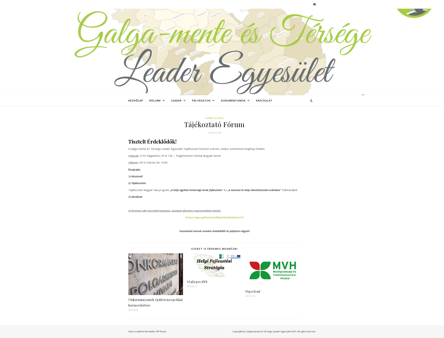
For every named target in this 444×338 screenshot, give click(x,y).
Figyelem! (252, 291)
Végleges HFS (197, 282)
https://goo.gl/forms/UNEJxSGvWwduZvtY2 (214, 217)
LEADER (176, 100)
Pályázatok (201, 100)
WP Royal (161, 331)
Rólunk (155, 100)
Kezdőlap (135, 100)
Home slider (215, 118)
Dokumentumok (233, 100)
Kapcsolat (264, 100)
